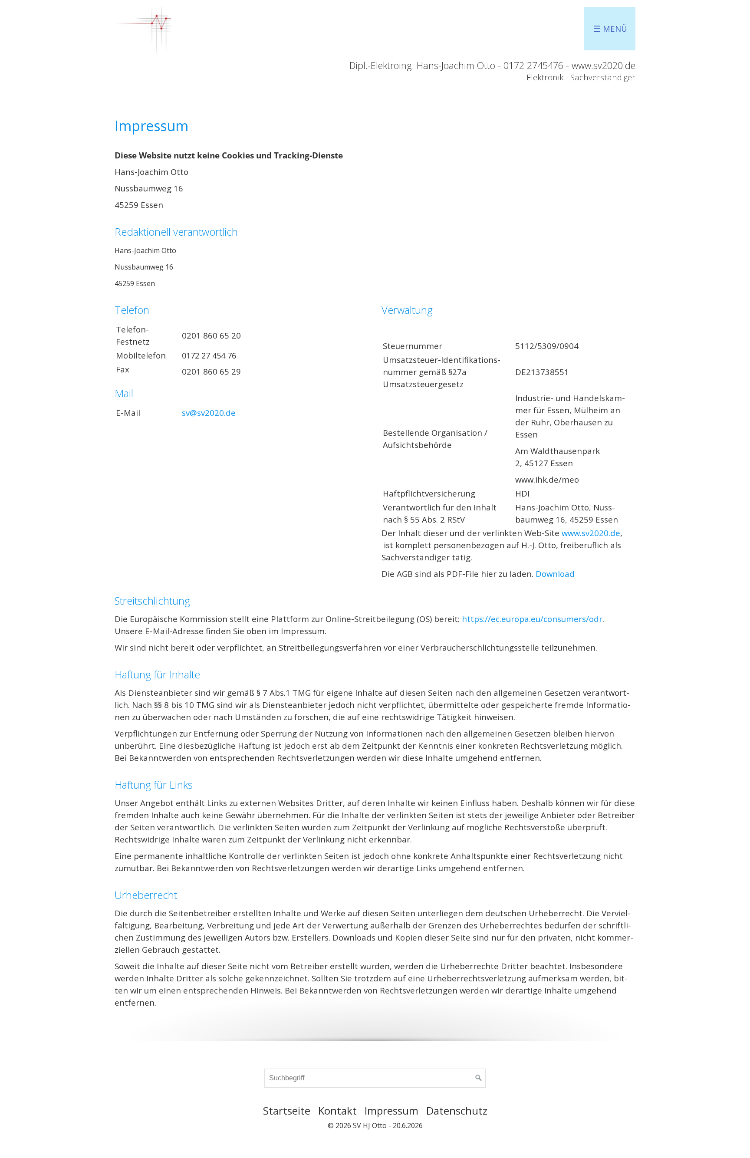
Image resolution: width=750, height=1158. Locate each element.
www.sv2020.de (591, 532)
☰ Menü (610, 28)
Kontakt (337, 1110)
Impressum (391, 1110)
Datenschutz (456, 1110)
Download (555, 573)
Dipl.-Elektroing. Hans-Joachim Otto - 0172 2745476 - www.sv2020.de (492, 65)
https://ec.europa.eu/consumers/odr (532, 618)
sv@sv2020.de (209, 412)
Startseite (286, 1110)
